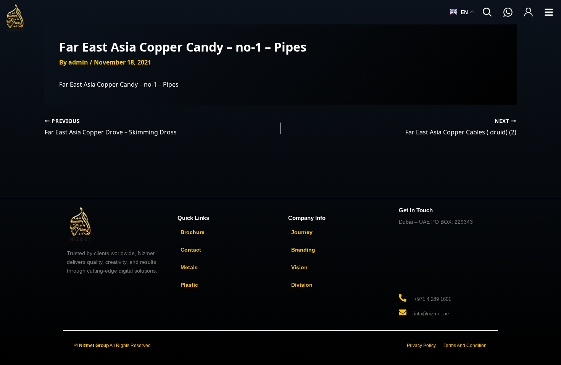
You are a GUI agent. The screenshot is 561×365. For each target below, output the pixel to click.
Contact (191, 250)
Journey (302, 232)
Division (302, 285)
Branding (303, 250)
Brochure (193, 232)
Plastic (189, 285)
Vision (299, 267)
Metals (189, 267)
